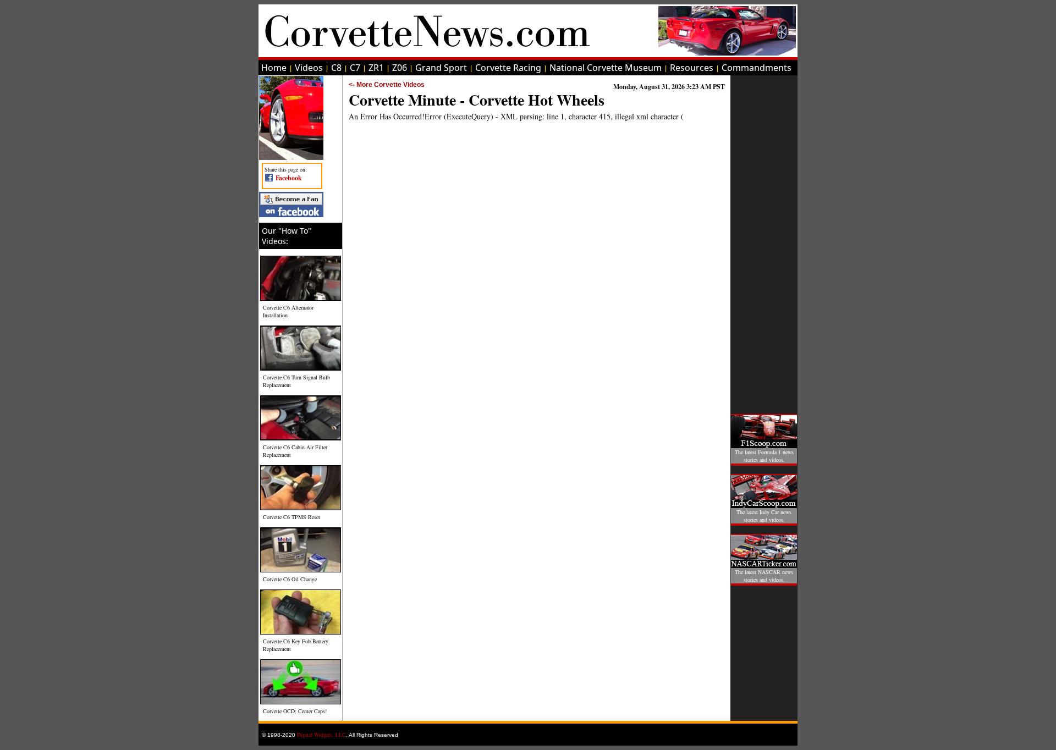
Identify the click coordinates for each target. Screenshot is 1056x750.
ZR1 (376, 68)
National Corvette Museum (605, 68)
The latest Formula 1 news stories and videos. (764, 456)
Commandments (756, 68)
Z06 (399, 68)
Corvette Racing (508, 68)
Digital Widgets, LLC (321, 734)
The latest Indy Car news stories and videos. (763, 515)
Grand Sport (441, 68)
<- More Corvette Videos (387, 85)
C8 (336, 68)
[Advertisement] (764, 241)
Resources (691, 68)
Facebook (289, 178)
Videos (309, 68)
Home (274, 68)
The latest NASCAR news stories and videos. (764, 575)
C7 (355, 68)
